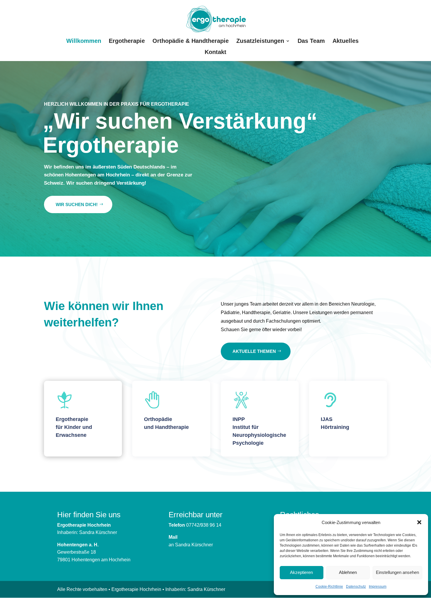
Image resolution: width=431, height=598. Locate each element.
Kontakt (215, 52)
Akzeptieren (301, 572)
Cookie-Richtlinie (329, 586)
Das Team (311, 41)
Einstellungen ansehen (397, 572)
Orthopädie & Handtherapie (190, 41)
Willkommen (83, 41)
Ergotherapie (127, 41)
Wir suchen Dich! (77, 204)
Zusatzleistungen (260, 41)
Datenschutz (356, 586)
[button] (419, 522)
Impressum (377, 586)
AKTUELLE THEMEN (254, 351)
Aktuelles (345, 41)
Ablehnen (348, 572)
